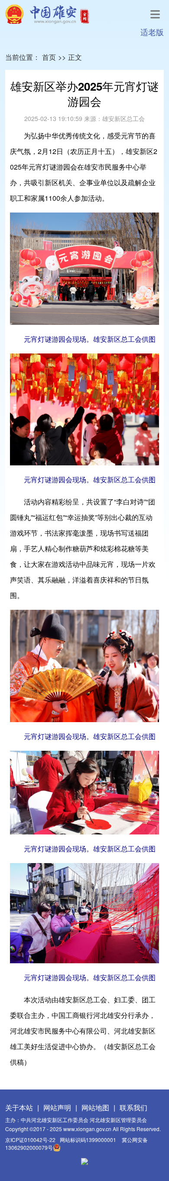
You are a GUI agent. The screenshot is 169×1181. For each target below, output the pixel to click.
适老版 (152, 31)
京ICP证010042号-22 (30, 1139)
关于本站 (19, 1107)
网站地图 (95, 1107)
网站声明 (57, 1107)
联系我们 (133, 1107)
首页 (49, 57)
